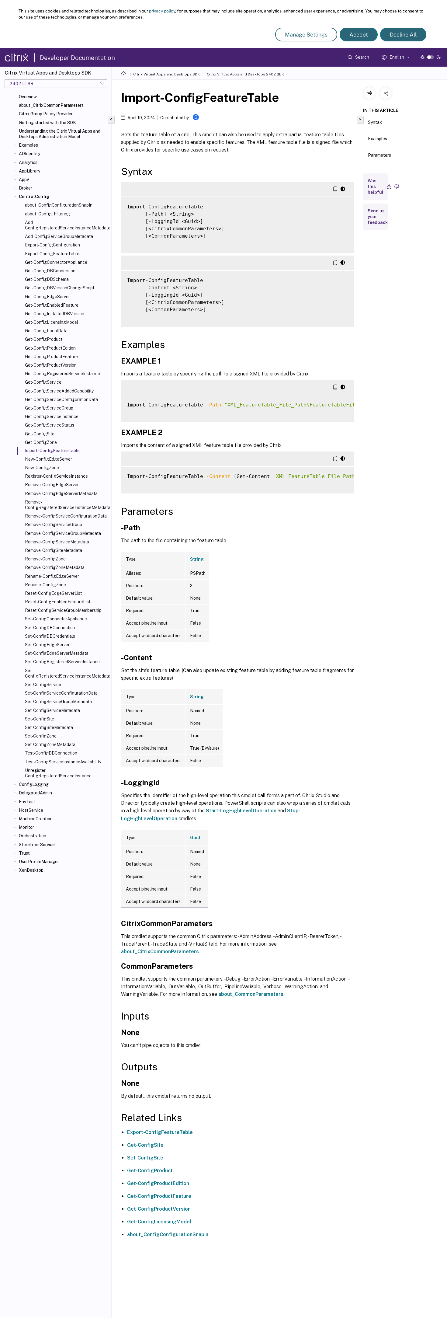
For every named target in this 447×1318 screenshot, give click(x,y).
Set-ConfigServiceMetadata (52, 710)
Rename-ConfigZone (45, 584)
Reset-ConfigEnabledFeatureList (57, 601)
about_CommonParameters (250, 994)
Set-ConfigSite (39, 719)
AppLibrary (29, 171)
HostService (31, 810)
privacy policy (162, 11)
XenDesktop (31, 870)
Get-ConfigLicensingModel (51, 322)
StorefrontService (37, 844)
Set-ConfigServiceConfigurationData (61, 693)
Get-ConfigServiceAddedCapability (59, 391)
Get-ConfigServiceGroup (49, 408)
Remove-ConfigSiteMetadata (53, 550)
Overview (28, 96)
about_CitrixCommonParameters (51, 105)
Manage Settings (306, 34)
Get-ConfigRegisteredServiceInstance (62, 373)
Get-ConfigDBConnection (50, 270)
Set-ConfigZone (41, 736)
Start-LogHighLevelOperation (241, 811)
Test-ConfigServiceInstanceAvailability (63, 761)
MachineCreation (36, 818)
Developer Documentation (77, 57)
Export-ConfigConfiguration (52, 244)
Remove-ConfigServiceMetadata (57, 541)
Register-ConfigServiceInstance (56, 476)
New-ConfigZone (42, 467)
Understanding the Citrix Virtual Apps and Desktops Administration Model (59, 134)
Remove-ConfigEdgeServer (52, 484)
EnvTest (27, 801)
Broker (25, 188)
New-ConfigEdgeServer (48, 459)
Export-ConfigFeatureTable (52, 253)
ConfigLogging (34, 784)
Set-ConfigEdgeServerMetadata (56, 653)
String (197, 559)
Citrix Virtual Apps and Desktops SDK (166, 74)
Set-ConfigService (43, 684)
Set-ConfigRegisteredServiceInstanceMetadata (67, 673)
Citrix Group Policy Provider (46, 113)
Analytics (28, 162)
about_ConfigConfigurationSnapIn (58, 205)
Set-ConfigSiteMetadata (49, 727)
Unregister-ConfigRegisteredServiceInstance (58, 773)
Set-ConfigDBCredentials (50, 636)
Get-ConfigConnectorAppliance (56, 262)
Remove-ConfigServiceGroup (53, 524)
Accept (358, 34)
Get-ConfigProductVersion (51, 365)
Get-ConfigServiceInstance (51, 416)
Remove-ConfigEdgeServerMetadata (61, 493)
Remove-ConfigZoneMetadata (55, 567)
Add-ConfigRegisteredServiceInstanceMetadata (67, 225)
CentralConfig (34, 196)
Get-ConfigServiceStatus (49, 425)
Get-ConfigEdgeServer (47, 296)
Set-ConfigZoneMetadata (50, 744)
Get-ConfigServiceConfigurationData (61, 399)
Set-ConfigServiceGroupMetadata (58, 701)
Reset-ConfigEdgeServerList (53, 593)
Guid (195, 837)
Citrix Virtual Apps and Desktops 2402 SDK (245, 74)
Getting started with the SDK (47, 122)
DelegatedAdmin (35, 792)
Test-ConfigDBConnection (51, 753)
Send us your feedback (378, 216)
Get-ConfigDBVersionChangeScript (59, 287)
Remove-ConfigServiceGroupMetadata (63, 533)
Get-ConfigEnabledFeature (51, 305)
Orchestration (32, 835)
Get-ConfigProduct (43, 339)
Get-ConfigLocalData (46, 330)
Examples (28, 145)
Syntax (375, 122)
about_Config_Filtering (47, 213)
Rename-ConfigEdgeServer (52, 576)
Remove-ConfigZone (45, 558)
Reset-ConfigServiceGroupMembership (63, 610)
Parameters (379, 155)
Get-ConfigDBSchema (47, 279)
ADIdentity (29, 153)
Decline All (403, 34)
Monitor (26, 827)
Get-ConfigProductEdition (50, 348)
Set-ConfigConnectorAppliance (56, 618)
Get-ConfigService (43, 382)
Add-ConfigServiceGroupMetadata (59, 236)
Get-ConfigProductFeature (51, 356)
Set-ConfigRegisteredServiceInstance (62, 661)
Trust (24, 853)
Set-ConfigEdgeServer (47, 644)
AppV (24, 179)
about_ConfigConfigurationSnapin (167, 1234)
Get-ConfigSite (39, 433)
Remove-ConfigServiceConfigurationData (66, 516)
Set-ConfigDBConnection (50, 627)
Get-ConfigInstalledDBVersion (54, 313)
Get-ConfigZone (41, 442)
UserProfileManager (39, 861)
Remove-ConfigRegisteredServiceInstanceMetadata (67, 505)
